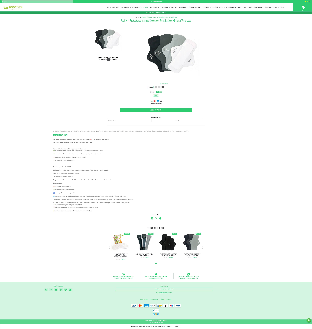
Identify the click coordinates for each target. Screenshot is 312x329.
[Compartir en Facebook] (152, 218)
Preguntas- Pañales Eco (136, 7)
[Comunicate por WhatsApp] (309, 320)
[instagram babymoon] (46, 289)
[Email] (70, 289)
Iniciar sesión (159, 1)
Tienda (146, 7)
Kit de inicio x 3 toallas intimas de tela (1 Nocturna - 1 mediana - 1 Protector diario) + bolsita (168, 254)
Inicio (108, 7)
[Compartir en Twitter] (156, 218)
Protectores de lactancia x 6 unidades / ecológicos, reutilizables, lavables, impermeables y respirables (121, 255)
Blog (222, 7)
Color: (164, 84)
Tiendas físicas (214, 7)
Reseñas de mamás (125, 7)
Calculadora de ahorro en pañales (233, 7)
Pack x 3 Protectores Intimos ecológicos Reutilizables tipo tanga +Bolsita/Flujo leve (144, 254)
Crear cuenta (154, 1)
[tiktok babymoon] (61, 289)
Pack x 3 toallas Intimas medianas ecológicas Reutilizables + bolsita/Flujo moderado (192, 254)
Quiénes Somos (115, 7)
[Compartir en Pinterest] (160, 218)
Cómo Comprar (183, 7)
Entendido (177, 326)
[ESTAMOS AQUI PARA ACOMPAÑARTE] (123, 274)
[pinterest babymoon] (65, 289)
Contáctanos (174, 7)
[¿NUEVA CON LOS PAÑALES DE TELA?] (189, 274)
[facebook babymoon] (51, 289)
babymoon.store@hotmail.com (167, 289)
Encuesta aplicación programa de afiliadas (275, 7)
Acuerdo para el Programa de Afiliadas (253, 7)
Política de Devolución (194, 7)
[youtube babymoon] (56, 289)
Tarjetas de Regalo (154, 7)
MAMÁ (139, 17)
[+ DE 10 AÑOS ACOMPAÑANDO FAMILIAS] (156, 274)
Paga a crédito (205, 7)
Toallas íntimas (164, 7)
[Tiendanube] (156, 322)
